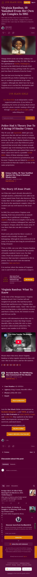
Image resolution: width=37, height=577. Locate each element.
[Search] (34, 486)
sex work (31, 160)
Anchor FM (8, 417)
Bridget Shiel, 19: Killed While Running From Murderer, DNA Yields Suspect (12, 493)
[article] (18, 497)
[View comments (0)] (9, 33)
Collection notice (26, 565)
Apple (22, 414)
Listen (33, 28)
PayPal (12, 110)
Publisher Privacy (25, 563)
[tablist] (8, 464)
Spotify (26, 414)
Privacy (14, 565)
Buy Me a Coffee (23, 110)
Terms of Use (17, 549)
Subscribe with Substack (20, 544)
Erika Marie (9, 27)
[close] (32, 517)
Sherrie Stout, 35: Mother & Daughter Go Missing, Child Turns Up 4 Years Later (13, 509)
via (3, 365)
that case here (14, 263)
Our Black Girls (8, 100)
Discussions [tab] (14, 486)
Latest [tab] (8, 486)
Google (32, 414)
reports (4, 220)
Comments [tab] (5, 464)
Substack (10, 573)
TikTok (23, 412)
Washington (24, 64)
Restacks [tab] (12, 464)
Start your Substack (14, 569)
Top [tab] (3, 486)
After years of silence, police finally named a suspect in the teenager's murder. (13, 498)
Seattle (17, 64)
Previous (6, 452)
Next (31, 452)
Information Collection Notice (13, 551)
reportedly (18, 133)
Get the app (28, 279)
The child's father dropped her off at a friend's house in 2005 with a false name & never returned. (14, 514)
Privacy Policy (27, 551)
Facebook (4, 412)
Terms (19, 565)
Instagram (12, 412)
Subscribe (27, 2)
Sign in (33, 2)
